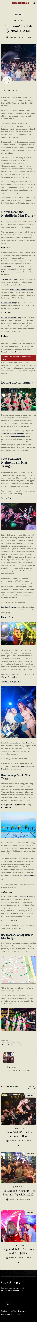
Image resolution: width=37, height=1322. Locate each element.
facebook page (29, 875)
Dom (3, 769)
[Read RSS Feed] (8, 1304)
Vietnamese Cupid (18, 436)
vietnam (18, 14)
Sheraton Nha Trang (9, 279)
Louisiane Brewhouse (9, 607)
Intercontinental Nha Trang (11, 261)
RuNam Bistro (6, 272)
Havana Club (7, 617)
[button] (3, 3)
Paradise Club (26, 766)
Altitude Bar (14, 921)
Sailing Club (25, 326)
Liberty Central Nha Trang (11, 318)
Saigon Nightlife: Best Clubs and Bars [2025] (18, 1251)
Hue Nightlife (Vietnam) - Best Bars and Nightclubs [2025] (18, 1192)
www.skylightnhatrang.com (18, 880)
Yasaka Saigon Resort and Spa (22, 743)
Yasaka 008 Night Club (11, 681)
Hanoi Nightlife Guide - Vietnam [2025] (18, 1134)
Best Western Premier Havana (21, 290)
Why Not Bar (16, 352)
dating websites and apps (14, 434)
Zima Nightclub (8, 266)
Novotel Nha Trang (8, 303)
